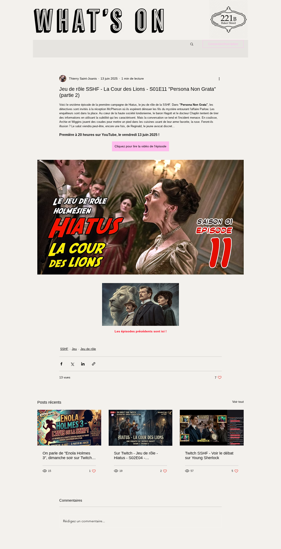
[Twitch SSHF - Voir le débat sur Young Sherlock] (212, 428)
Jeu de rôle (88, 349)
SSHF (64, 349)
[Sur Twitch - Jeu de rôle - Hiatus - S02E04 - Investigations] (141, 428)
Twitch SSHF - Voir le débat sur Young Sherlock (209, 455)
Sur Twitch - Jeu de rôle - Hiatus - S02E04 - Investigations (136, 455)
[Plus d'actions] (219, 78)
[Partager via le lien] (94, 364)
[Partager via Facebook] (61, 364)
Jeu (74, 349)
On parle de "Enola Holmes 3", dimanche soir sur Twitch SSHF (67, 455)
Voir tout (238, 401)
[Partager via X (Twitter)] (72, 364)
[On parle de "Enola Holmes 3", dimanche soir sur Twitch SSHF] (69, 428)
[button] (192, 44)
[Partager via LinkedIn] (83, 364)
